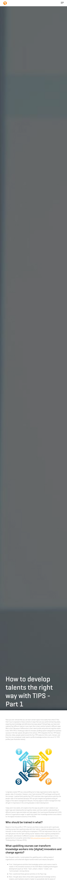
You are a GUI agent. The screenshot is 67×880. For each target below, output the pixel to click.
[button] (62, 3)
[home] (5, 3)
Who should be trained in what (40, 838)
